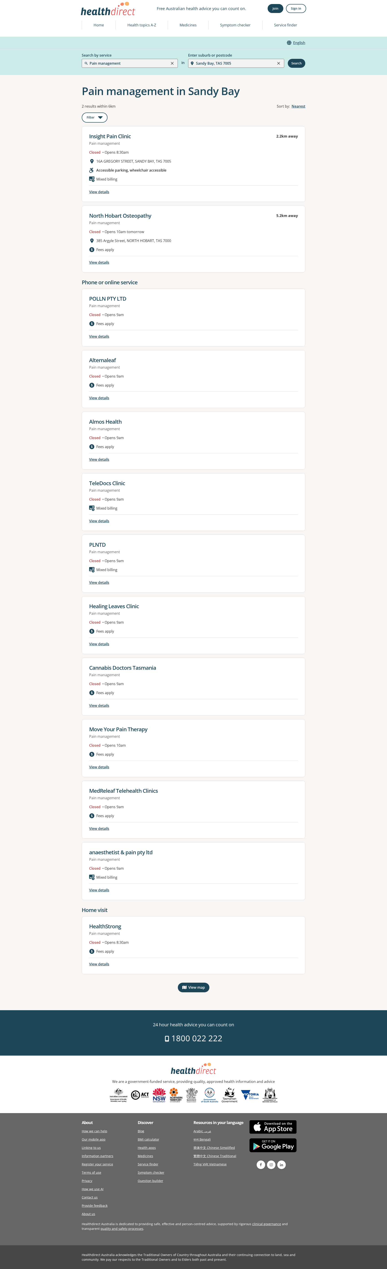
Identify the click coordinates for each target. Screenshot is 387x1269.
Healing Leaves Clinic (114, 606)
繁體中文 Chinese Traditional (215, 1156)
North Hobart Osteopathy (120, 215)
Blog (141, 1131)
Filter (97, 118)
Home (99, 25)
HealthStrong (105, 926)
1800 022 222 (195, 1038)
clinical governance (266, 1224)
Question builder (150, 1181)
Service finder (285, 25)
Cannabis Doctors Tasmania (122, 667)
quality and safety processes (122, 1228)
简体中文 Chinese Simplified (214, 1148)
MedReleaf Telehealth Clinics (123, 790)
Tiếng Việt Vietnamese (210, 1164)
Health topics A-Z (141, 25)
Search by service (97, 55)
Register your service (97, 1164)
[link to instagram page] (271, 1165)
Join (275, 8)
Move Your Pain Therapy (118, 729)
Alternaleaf (102, 360)
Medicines (188, 25)
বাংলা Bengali (202, 1139)
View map (198, 988)
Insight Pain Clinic (110, 136)
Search (296, 63)
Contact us (90, 1197)
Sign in (296, 8)
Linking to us (91, 1148)
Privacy (87, 1181)
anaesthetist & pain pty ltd (121, 852)
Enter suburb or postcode (210, 55)
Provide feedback (95, 1205)
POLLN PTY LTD (107, 298)
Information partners (97, 1156)
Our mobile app (93, 1139)
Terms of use (91, 1172)
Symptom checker (235, 25)
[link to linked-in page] (281, 1165)
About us (88, 1214)
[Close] (172, 63)
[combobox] (196, 14)
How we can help (94, 1131)
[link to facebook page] (261, 1165)
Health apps (147, 1148)
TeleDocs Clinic (107, 483)
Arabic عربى (202, 1131)
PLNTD (97, 544)
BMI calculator (148, 1139)
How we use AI (92, 1189)
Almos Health (105, 421)
